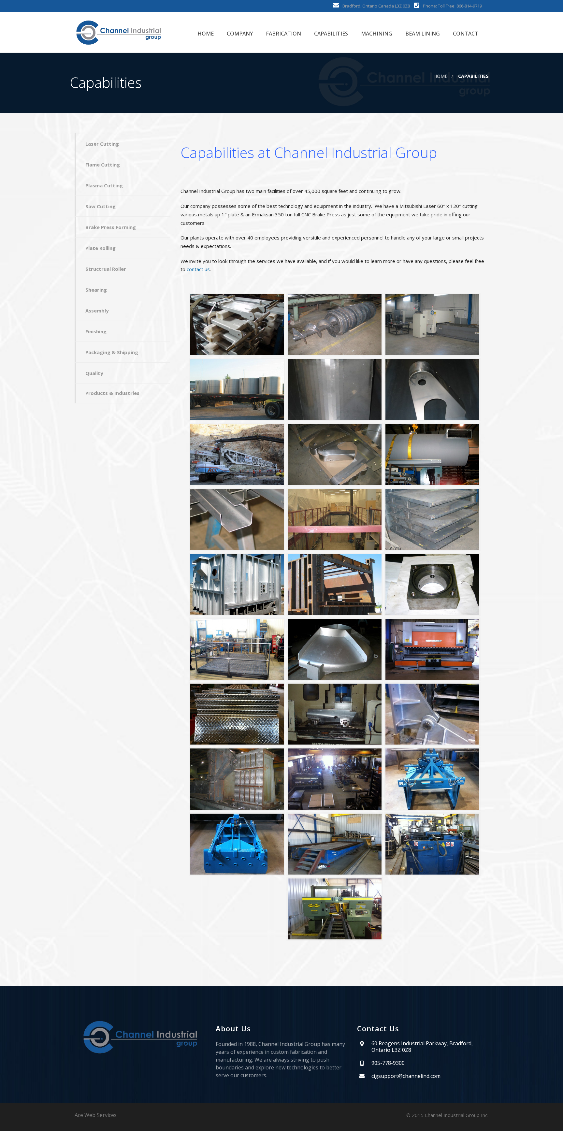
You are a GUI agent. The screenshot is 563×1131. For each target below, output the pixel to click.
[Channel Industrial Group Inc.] (118, 32)
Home (205, 33)
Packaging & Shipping (111, 352)
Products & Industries (112, 393)
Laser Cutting (102, 143)
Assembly (97, 310)
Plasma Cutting (104, 185)
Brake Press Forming (110, 227)
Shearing (96, 289)
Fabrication (283, 33)
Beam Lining (422, 33)
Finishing (96, 331)
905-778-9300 (388, 1062)
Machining (376, 33)
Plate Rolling (100, 248)
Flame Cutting (102, 164)
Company (239, 33)
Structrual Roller (105, 269)
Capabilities (330, 33)
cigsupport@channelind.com (405, 1076)
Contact (465, 33)
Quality (94, 373)
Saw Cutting (100, 206)
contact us (198, 269)
